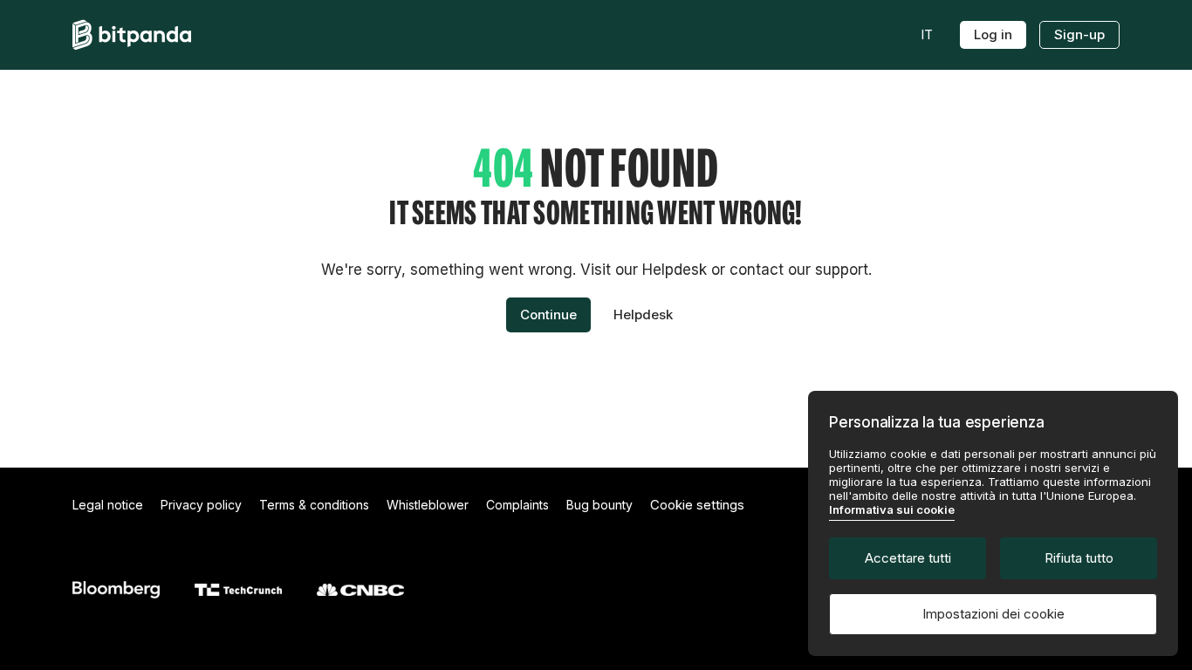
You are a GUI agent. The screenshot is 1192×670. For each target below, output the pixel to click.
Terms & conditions (314, 504)
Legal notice (107, 504)
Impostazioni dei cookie (993, 613)
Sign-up (1079, 34)
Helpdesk (643, 314)
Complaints (517, 504)
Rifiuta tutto (1079, 558)
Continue (548, 314)
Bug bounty (599, 504)
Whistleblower (428, 504)
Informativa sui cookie (892, 509)
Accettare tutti (908, 558)
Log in (993, 34)
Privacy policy (201, 504)
